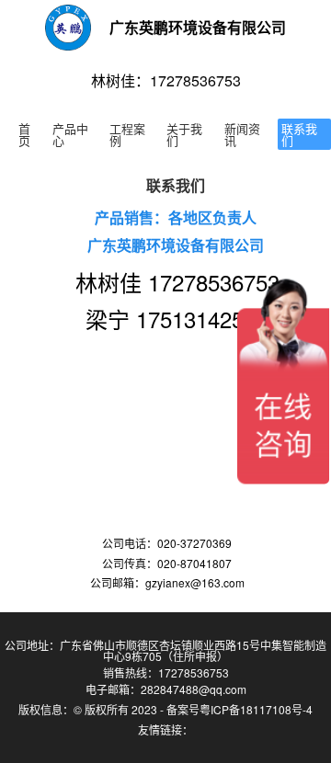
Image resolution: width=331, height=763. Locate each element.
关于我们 (184, 134)
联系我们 (299, 134)
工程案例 (127, 134)
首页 (24, 134)
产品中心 (70, 134)
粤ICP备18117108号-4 (256, 709)
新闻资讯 (242, 134)
